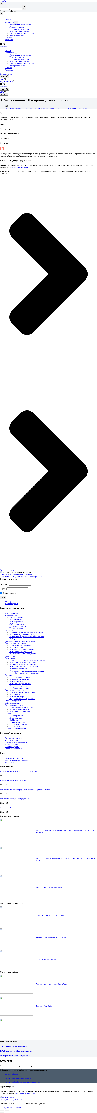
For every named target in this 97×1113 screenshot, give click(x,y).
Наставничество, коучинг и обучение (20, 641)
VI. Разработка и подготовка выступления (26, 671)
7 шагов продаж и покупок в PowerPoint (51, 984)
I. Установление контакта (19, 677)
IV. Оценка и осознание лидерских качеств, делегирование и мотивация (38, 639)
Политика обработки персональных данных (22, 1082)
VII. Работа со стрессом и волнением (24, 673)
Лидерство (9, 630)
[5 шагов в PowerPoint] (16, 1015)
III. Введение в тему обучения (21, 649)
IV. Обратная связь (16, 624)
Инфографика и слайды (19, 61)
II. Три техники (15, 620)
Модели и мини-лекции (19, 59)
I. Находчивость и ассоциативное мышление (27, 660)
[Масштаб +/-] (8, 1110)
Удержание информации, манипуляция (51, 937)
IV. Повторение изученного (20, 652)
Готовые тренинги (16, 57)
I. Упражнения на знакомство (21, 707)
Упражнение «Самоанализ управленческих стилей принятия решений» (25, 790)
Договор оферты (11, 1074)
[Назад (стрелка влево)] (1, 1112)
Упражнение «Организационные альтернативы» (17, 808)
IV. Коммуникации (17, 722)
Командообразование (13, 613)
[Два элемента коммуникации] (16, 1037)
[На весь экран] (6, 1110)
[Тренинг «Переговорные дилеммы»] (16, 899)
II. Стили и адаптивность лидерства (23, 635)
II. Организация (15, 718)
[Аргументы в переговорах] (16, 968)
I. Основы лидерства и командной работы (26, 632)
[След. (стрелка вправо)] (3, 1112)
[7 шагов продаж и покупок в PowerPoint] (16, 993)
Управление (9, 714)
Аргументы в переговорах (46, 959)
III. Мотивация (15, 720)
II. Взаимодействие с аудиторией (22, 662)
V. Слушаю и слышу (17, 626)
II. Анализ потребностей (19, 679)
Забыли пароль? (11, 604)
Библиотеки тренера (20, 167)
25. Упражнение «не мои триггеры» (15, 1056)
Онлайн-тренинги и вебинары (17, 643)
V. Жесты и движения (18, 669)
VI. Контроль (14, 726)
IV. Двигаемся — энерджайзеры (22, 699)
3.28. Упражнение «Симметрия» (13, 1046)
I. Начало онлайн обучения (20, 645)
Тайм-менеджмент (12, 703)
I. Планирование (16, 716)
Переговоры (10, 656)
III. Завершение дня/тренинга (21, 711)
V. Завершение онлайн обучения (22, 654)
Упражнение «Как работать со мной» (13, 780)
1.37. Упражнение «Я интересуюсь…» (16, 1051)
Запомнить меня (9, 593)
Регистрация (10, 602)
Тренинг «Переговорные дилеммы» (49, 887)
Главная (8, 51)
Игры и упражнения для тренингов (19, 108)
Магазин (8, 68)
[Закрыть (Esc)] (1, 1110)
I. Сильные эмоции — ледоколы (22, 692)
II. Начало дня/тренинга (19, 709)
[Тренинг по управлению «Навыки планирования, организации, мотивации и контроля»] (16, 843)
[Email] (1, 84)
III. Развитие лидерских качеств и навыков (26, 637)
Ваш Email (4, 584)
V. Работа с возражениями (20, 684)
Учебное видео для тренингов (21, 63)
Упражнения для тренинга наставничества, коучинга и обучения (61, 108)
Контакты (9, 70)
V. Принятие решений (18, 724)
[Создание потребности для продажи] (16, 924)
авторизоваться (42, 1066)
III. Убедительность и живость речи (23, 664)
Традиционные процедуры (15, 705)
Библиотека (9, 53)
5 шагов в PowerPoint (44, 1006)
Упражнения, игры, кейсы (20, 55)
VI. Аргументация (16, 628)
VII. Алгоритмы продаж (19, 688)
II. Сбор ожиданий (16, 647)
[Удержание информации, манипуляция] (16, 946)
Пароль (3, 589)
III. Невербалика (16, 622)
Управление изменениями (15, 729)
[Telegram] (4, 84)
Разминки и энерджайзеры (15, 690)
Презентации (10, 658)
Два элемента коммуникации (47, 1028)
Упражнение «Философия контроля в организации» (18, 771)
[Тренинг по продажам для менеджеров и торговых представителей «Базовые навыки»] (16, 871)
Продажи (8, 675)
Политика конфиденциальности (18, 1078)
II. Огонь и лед (15, 694)
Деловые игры (6, 74)
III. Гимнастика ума (17, 697)
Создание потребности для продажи (50, 915)
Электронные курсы (17, 66)
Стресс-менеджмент (13, 701)
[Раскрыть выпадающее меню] (16, 53)
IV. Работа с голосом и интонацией (23, 667)
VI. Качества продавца (18, 686)
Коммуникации (11, 615)
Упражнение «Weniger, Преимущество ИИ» (15, 799)
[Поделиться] (3, 1110)
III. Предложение (16, 682)
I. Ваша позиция (16, 617)
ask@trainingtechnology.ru (25, 1093)
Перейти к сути (6, 1)
